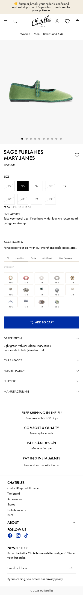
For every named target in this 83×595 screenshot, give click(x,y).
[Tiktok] (26, 535)
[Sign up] (71, 568)
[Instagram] (18, 535)
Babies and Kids (53, 34)
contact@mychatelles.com (23, 488)
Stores (11, 505)
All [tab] (8, 258)
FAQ (10, 516)
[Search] (15, 21)
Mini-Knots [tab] (47, 258)
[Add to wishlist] (77, 155)
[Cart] (77, 21)
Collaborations (16, 510)
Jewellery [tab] (20, 258)
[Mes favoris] (67, 21)
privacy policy (54, 579)
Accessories (14, 499)
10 (61, 139)
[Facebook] (10, 535)
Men (37, 34)
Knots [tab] (33, 258)
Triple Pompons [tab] (65, 258)
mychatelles (46, 590)
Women (25, 34)
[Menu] (5, 21)
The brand (13, 494)
